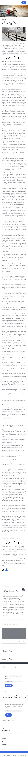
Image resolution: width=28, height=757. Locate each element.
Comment (21, 641)
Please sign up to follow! (12, 667)
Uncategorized (5, 744)
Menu (23, 2)
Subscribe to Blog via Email (14, 697)
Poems (3, 735)
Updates (3, 748)
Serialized (4, 19)
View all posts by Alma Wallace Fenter (11, 617)
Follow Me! (8, 685)
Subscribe (8, 715)
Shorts (3, 741)
